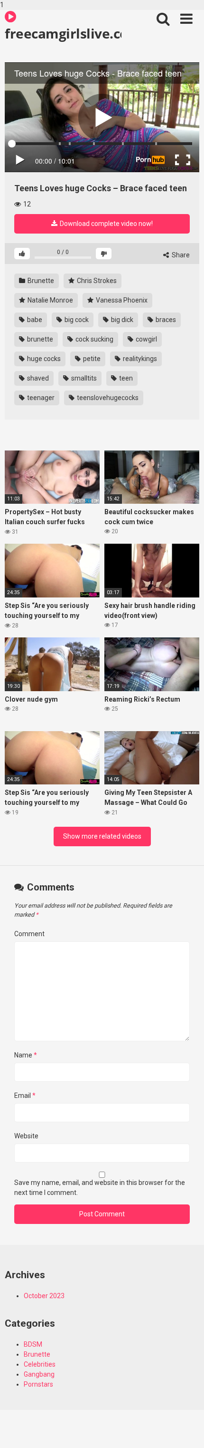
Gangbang (39, 1374)
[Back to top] (186, 1430)
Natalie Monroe (49, 300)
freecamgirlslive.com (63, 33)
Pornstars (38, 1384)
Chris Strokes (96, 280)
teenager (40, 397)
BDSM (33, 1344)
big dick (121, 319)
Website (26, 1136)
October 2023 (44, 1296)
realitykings (139, 358)
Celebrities (40, 1364)
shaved (37, 378)
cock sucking (93, 339)
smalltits (83, 378)
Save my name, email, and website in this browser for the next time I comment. (99, 1187)
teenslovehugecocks (107, 397)
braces (165, 319)
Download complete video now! (105, 223)
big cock (76, 319)
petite (91, 358)
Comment (29, 934)
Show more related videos (102, 836)
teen (125, 378)
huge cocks (43, 358)
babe (34, 319)
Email (25, 1095)
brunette (39, 339)
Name (25, 1055)
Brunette (40, 280)
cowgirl (145, 339)
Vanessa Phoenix (121, 300)
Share (180, 255)
